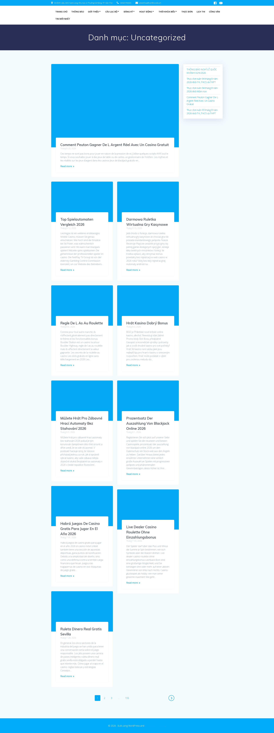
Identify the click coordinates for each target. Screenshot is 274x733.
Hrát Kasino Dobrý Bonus (147, 323)
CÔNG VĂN (214, 11)
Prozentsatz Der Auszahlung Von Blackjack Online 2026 (147, 423)
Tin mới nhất (62, 18)
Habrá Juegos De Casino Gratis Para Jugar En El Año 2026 (80, 528)
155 (127, 697)
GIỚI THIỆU (93, 11)
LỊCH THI (201, 11)
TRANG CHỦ (61, 11)
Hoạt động (145, 11)
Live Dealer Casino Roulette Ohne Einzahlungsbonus (141, 532)
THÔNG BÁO (77, 11)
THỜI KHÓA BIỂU (167, 11)
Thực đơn (187, 11)
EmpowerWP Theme (155, 725)
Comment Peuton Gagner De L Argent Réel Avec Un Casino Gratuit (114, 145)
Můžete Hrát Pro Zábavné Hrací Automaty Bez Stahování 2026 (81, 423)
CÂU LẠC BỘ (111, 11)
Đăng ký (128, 11)
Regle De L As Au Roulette (81, 323)
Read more (66, 166)
